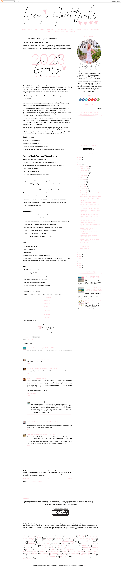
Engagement (84, 539)
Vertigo (24, 557)
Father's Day (40, 542)
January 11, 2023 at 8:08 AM (46, 348)
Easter (77, 540)
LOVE (36, 29)
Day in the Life (59, 540)
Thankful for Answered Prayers (88, 202)
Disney (66, 540)
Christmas (73, 538)
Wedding (30, 557)
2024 (80, 162)
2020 (80, 256)
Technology (66, 553)
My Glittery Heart (31, 359)
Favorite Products (50, 542)
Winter (88, 557)
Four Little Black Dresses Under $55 (89, 208)
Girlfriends (31, 544)
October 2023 (84, 170)
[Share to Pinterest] (39, 337)
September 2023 (84, 173)
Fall (24, 542)
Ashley (28, 378)
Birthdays (82, 536)
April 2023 (83, 184)
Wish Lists (94, 557)
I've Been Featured (73, 546)
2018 (80, 261)
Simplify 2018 (28, 553)
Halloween (64, 543)
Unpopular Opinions (72, 554)
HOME (24, 29)
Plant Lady (86, 549)
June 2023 (83, 179)
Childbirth (67, 538)
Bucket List (50, 538)
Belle (65, 536)
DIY (72, 540)
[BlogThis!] (34, 337)
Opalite (63, 549)
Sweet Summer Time (55, 553)
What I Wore (64, 557)
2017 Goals (47, 300)
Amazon (40, 536)
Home (47, 478)
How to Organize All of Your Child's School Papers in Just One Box (92, 278)
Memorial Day (69, 547)
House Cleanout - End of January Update (90, 196)
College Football (84, 538)
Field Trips (58, 542)
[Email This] (33, 337)
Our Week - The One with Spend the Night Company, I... (89, 239)
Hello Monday (93, 543)
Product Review (26, 551)
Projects (34, 551)
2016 (80, 265)
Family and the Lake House (34, 434)
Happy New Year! (84, 248)
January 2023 (84, 191)
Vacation (80, 555)
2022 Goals (47, 317)
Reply (28, 354)
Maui (51, 547)
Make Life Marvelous (32, 393)
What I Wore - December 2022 (88, 242)
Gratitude (56, 543)
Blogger (85, 565)
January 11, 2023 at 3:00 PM (38, 378)
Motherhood (37, 549)
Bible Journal (72, 536)
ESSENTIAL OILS (59, 31)
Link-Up (27, 547)
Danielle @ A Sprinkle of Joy (34, 421)
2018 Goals (47, 303)
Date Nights (48, 540)
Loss (33, 547)
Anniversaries (50, 536)
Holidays (25, 546)
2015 (80, 267)
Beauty (59, 536)
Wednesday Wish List (39, 557)
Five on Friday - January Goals (88, 222)
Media (59, 547)
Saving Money (72, 551)
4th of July (32, 536)
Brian (39, 538)
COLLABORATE (95, 29)
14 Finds (25, 536)
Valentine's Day (92, 554)
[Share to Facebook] (37, 337)
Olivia (53, 550)
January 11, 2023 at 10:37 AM (49, 368)
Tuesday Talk (61, 554)
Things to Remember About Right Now (35, 554)
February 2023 (84, 188)
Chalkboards (58, 538)
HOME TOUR (50, 29)
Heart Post (84, 543)
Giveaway (41, 543)
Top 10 (46, 554)
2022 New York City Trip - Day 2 (88, 220)
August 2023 (83, 175)
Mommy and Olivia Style (90, 547)
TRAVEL (71, 29)
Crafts (33, 540)
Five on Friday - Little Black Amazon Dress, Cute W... (89, 236)
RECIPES (85, 29)
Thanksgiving (74, 553)
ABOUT (30, 29)
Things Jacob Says (85, 553)
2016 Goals (47, 297)
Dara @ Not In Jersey (32, 348)
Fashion (30, 542)
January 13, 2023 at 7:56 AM (49, 434)
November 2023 (84, 168)
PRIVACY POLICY (70, 31)
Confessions (26, 540)
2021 (80, 254)
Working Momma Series (28, 558)
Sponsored (34, 553)
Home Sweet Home (47, 546)
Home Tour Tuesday (60, 546)
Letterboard (95, 546)
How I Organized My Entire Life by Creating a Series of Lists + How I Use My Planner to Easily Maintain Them (93, 290)
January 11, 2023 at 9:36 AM (43, 359)
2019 (80, 258)
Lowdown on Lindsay (41, 547)
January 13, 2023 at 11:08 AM (54, 402)
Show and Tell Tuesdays (92, 551)
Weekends (51, 557)
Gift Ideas (89, 542)
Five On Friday (68, 542)
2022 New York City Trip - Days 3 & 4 (89, 214)
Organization (70, 550)
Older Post (69, 478)
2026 (80, 157)
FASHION (78, 29)
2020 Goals (47, 310)
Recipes (64, 551)
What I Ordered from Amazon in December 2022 (88, 245)
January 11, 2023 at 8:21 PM (50, 421)
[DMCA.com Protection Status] (60, 515)
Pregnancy (94, 549)
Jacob (83, 546)
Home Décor (34, 546)
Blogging (31, 538)
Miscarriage (78, 547)
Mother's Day (29, 549)
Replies (30, 399)
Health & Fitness (74, 543)
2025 (80, 159)
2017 (80, 263)
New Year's (33, 339)
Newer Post (26, 478)
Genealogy (81, 542)
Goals (28, 339)
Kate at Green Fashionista (34, 368)
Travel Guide (53, 554)
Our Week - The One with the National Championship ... (90, 217)
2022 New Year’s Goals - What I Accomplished (88, 232)
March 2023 (83, 186)
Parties (80, 549)
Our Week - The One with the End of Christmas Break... (89, 228)
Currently (39, 540)
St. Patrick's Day (44, 553)
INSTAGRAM (49, 31)
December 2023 (84, 166)
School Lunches (81, 551)
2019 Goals (47, 307)
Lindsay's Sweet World (37, 402)
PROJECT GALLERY (61, 29)
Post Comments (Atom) (36, 481)
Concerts (93, 538)
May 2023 (83, 182)
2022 (80, 252)
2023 (80, 164)
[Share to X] (36, 337)
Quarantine (42, 551)
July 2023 (83, 177)
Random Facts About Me (54, 551)
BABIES (42, 29)
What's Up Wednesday (78, 557)
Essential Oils (92, 540)
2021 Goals (47, 314)
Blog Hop (91, 536)
